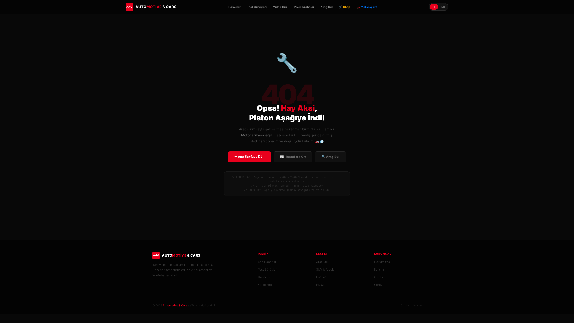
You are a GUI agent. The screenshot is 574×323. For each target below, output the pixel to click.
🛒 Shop (344, 7)
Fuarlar (321, 277)
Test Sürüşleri (257, 7)
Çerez (378, 284)
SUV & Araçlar (325, 269)
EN (443, 6)
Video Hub (280, 7)
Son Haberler (267, 262)
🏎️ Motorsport (367, 7)
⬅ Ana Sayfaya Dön (249, 156)
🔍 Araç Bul (330, 157)
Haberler (234, 7)
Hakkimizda (382, 262)
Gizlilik (378, 277)
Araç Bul (327, 7)
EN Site (321, 284)
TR (433, 6)
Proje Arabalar (304, 7)
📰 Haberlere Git (293, 157)
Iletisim (379, 269)
